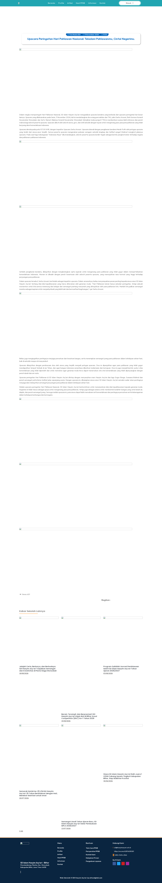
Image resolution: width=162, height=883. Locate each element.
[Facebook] (114, 863)
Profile (61, 3)
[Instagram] (127, 863)
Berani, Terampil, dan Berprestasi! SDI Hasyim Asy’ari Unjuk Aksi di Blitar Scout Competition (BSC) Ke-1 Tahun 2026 (79, 716)
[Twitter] (118, 863)
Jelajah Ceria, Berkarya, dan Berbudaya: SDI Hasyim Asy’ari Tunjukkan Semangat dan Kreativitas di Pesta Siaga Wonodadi (37, 668)
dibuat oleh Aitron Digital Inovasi (23, 603)
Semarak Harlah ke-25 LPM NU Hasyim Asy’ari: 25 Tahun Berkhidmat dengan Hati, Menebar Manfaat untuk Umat (38, 793)
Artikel (70, 3)
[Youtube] (123, 863)
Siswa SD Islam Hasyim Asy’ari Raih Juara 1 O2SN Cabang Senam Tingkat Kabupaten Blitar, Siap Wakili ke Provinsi (122, 776)
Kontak (102, 3)
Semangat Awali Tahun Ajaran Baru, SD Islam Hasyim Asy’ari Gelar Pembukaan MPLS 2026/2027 (79, 823)
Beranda (51, 3)
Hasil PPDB (80, 3)
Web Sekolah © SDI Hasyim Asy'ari (81, 878)
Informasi (92, 3)
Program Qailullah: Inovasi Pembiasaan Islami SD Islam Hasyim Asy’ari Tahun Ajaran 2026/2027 (121, 668)
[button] (113, 601)
